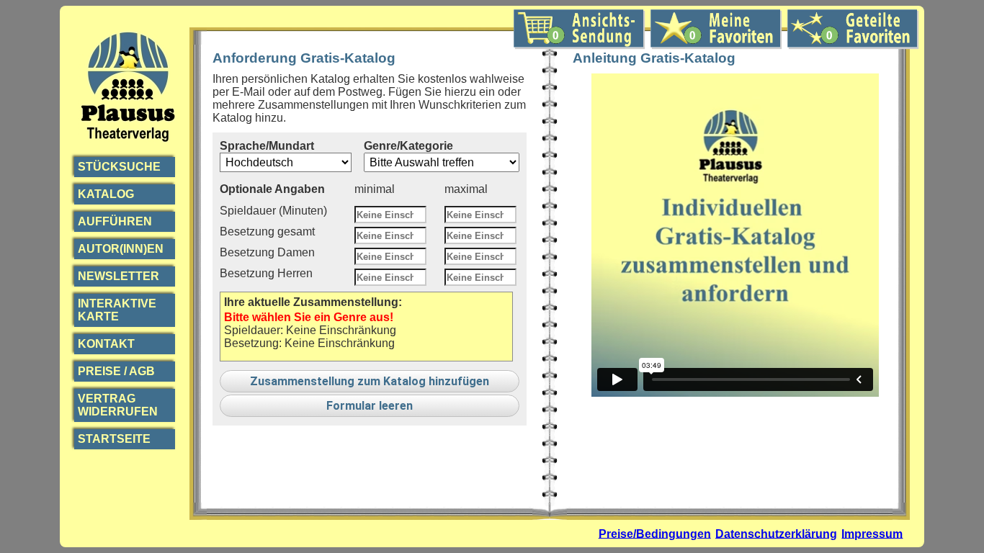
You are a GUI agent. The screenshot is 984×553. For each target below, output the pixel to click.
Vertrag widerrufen (118, 405)
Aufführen (115, 221)
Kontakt (106, 344)
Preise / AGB (116, 371)
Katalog (106, 194)
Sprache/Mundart (267, 146)
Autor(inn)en (121, 249)
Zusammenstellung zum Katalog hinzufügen (369, 381)
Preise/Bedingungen (655, 533)
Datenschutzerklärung (776, 533)
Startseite (114, 439)
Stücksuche (119, 167)
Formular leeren (369, 406)
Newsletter (118, 276)
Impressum (872, 533)
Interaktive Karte (117, 310)
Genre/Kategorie (408, 146)
